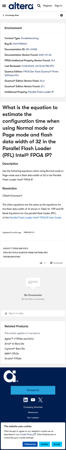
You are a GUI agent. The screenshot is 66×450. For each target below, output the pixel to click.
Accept (57, 444)
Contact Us (33, 390)
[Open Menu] (61, 15)
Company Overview (33, 407)
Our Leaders (33, 417)
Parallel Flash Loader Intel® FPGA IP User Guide (35, 217)
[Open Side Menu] (4, 5)
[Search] (39, 6)
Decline (44, 444)
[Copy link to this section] (20, 164)
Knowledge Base (12, 15)
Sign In (58, 5)
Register (47, 5)
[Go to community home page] (21, 6)
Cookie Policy (26, 434)
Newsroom (33, 412)
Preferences (30, 444)
